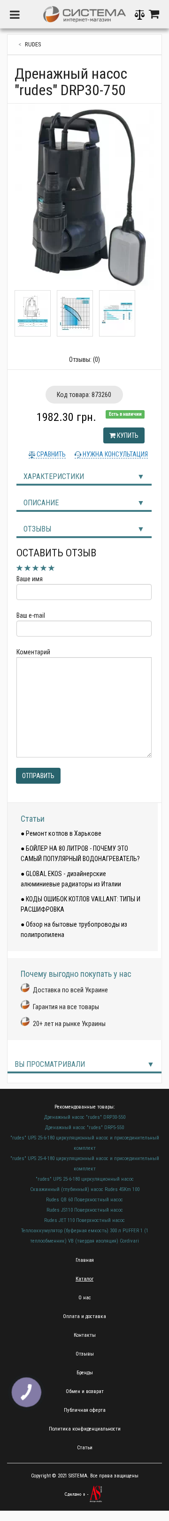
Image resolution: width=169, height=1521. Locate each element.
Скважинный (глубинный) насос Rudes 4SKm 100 (84, 1189)
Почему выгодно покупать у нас (76, 974)
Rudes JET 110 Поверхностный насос (84, 1220)
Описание (41, 502)
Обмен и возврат (85, 1391)
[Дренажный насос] (84, 197)
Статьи (33, 819)
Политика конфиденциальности (85, 1429)
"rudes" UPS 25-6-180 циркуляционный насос (85, 1179)
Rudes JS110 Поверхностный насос (84, 1210)
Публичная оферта (85, 1410)
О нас (84, 1298)
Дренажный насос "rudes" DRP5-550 (84, 1127)
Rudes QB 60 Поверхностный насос (84, 1200)
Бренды (85, 1373)
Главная (85, 1260)
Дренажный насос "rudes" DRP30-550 (84, 1117)
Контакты (85, 1335)
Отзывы (37, 528)
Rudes (33, 44)
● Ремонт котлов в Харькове (61, 833)
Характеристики (53, 476)
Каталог (84, 1279)
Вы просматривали (50, 1064)
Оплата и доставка (84, 1316)
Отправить (38, 775)
